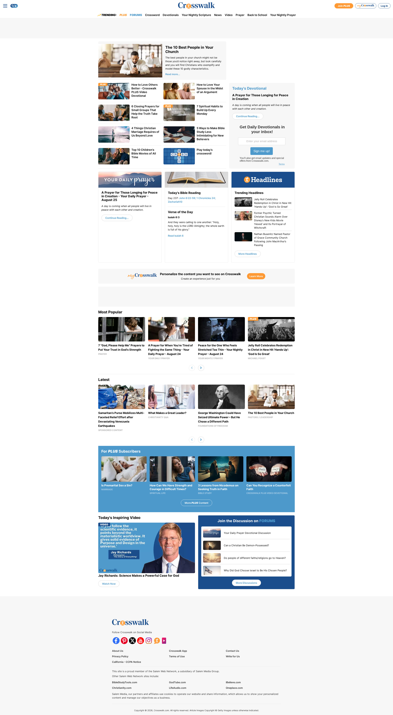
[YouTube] (140, 640)
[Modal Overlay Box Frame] (262, 146)
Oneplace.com (234, 687)
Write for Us (233, 656)
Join (344, 5)
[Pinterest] (124, 640)
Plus (123, 15)
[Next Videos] (201, 368)
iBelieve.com (233, 682)
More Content (196, 502)
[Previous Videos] (192, 368)
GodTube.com (177, 682)
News (218, 15)
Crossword (152, 15)
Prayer (240, 15)
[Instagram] (148, 640)
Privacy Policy (120, 656)
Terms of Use (177, 656)
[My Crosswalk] (365, 5)
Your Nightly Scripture (196, 15)
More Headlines (247, 253)
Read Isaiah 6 (175, 235)
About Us (117, 650)
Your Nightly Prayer (283, 15)
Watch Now (109, 583)
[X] (132, 640)
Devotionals (171, 15)
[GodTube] (164, 640)
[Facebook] (116, 640)
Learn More (256, 276)
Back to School (257, 15)
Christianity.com (121, 687)
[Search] (14, 6)
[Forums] (156, 640)
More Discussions (246, 582)
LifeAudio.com (177, 687)
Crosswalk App (178, 650)
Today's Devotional (249, 88)
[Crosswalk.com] (196, 5)
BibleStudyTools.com (124, 682)
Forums (136, 15)
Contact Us (232, 650)
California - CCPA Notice (126, 661)
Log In (384, 5)
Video (229, 15)
